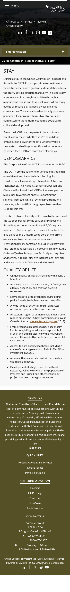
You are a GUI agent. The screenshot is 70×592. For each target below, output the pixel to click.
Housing (35, 487)
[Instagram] (38, 32)
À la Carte (13, 21)
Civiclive (23, 562)
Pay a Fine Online (35, 472)
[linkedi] (20, 32)
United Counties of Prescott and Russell (24, 60)
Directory (35, 498)
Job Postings (35, 493)
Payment (41, 21)
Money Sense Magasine (43, 321)
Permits (27, 21)
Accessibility (15, 25)
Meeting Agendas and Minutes (35, 462)
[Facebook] (26, 32)
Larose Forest (35, 467)
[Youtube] (44, 32)
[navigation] (55, 8)
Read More (35, 447)
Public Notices (35, 508)
